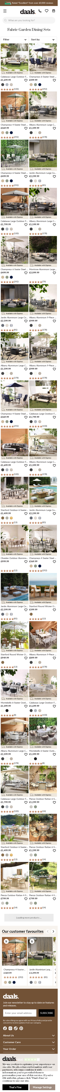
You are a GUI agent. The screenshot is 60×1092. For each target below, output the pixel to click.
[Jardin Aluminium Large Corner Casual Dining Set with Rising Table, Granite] (40, 951)
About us (8, 1035)
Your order (9, 1048)
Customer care (12, 1042)
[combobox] (31, 20)
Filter (6, 39)
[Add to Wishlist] (26, 80)
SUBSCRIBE (46, 1013)
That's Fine (15, 1087)
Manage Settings (42, 1087)
